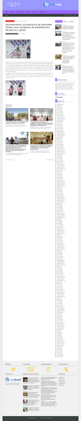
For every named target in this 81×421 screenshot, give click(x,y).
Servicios (35, 12)
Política (60, 380)
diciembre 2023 (60, 131)
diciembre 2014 (60, 276)
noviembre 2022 (60, 150)
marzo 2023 (59, 144)
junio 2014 (59, 283)
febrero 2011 (59, 338)
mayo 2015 (59, 269)
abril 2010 (58, 352)
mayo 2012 (59, 316)
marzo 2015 (59, 272)
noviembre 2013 (60, 293)
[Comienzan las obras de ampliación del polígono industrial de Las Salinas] (58, 27)
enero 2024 (59, 130)
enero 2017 (59, 243)
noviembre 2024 (60, 117)
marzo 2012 (59, 319)
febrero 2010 (59, 355)
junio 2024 (59, 124)
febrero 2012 (59, 320)
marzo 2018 (59, 224)
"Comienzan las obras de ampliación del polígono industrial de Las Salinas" (68, 27)
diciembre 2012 (60, 308)
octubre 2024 (59, 118)
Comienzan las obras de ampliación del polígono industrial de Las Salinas (33, 409)
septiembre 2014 (60, 280)
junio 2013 (58, 299)
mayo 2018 (59, 221)
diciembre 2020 (60, 181)
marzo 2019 (59, 209)
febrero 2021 (59, 178)
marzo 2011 (59, 336)
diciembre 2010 (60, 340)
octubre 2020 (59, 184)
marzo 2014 (59, 287)
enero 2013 (59, 306)
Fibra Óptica (19, 12)
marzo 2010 (59, 353)
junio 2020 (59, 188)
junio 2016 (58, 252)
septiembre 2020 (60, 186)
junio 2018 (58, 220)
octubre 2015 (59, 263)
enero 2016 (59, 259)
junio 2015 (58, 267)
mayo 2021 (59, 174)
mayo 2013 (59, 300)
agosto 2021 (59, 170)
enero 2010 (59, 356)
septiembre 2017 (60, 233)
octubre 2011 (59, 326)
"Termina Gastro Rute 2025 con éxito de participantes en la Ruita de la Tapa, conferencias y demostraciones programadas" (68, 59)
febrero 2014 (59, 289)
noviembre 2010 (60, 342)
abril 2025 (59, 110)
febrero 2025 (59, 112)
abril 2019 (58, 207)
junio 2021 (58, 173)
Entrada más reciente (10, 159)
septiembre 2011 (60, 328)
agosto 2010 (59, 346)
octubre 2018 (59, 216)
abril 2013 (58, 302)
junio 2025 (59, 107)
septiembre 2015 (60, 265)
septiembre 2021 (60, 168)
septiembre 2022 (60, 153)
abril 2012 (58, 318)
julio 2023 (58, 138)
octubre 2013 (59, 295)
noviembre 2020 (60, 183)
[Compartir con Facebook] (9, 105)
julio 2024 (58, 122)
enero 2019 (59, 211)
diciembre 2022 (60, 148)
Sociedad (61, 383)
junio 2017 (58, 236)
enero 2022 (59, 163)
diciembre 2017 (60, 229)
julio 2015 (58, 266)
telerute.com (37, 417)
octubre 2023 (59, 134)
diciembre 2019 (60, 197)
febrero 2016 (59, 257)
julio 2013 (58, 297)
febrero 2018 (59, 226)
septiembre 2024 (60, 120)
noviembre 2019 (60, 198)
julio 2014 (58, 282)
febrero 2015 (59, 273)
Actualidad (59, 21)
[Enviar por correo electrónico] (6, 105)
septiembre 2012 (60, 312)
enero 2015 (59, 275)
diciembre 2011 (60, 323)
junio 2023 (59, 140)
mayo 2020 (59, 190)
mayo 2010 (59, 351)
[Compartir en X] (8, 105)
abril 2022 (59, 158)
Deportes (61, 379)
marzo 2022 (59, 160)
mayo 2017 (59, 237)
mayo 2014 (59, 285)
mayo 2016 (59, 253)
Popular (65, 21)
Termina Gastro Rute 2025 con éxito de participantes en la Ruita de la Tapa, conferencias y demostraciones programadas (31, 395)
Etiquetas (71, 21)
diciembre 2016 (60, 244)
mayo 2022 (59, 157)
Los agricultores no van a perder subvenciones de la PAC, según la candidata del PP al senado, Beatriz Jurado (31, 402)
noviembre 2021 (60, 166)
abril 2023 (59, 143)
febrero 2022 (59, 161)
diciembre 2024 (60, 115)
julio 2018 (58, 219)
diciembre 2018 (60, 213)
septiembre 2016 (60, 249)
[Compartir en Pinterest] (11, 105)
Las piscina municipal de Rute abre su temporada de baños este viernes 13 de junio (33, 387)
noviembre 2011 (60, 325)
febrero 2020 (59, 194)
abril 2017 (58, 239)
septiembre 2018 (60, 217)
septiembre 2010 (60, 345)
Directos (27, 12)
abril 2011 (58, 335)
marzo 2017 (59, 240)
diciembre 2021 (60, 164)
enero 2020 (59, 196)
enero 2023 (59, 147)
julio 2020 (58, 187)
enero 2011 (59, 339)
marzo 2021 (59, 177)
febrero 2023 (59, 145)
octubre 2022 (59, 151)
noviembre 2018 (60, 214)
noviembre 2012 (60, 309)
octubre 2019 (59, 200)
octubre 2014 (59, 279)
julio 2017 (58, 234)
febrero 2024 (59, 128)
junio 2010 (58, 349)
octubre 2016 (59, 247)
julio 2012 (58, 313)
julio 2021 (58, 171)
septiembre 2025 (60, 104)
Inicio (7, 15)
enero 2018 (59, 227)
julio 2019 (58, 203)
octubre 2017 (59, 231)
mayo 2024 (59, 125)
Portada (60, 382)
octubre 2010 (59, 343)
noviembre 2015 (60, 262)
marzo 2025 (59, 111)
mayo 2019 (59, 206)
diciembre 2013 (60, 292)
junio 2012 (58, 315)
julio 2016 (58, 250)
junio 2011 (58, 332)
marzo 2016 (59, 256)
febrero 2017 (59, 242)
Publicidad (43, 12)
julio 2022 (58, 154)
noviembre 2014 (60, 277)
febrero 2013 (59, 305)
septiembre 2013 (60, 296)
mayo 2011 (59, 333)
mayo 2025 (59, 108)
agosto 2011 (59, 329)
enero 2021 (59, 180)
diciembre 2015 (60, 260)
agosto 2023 (59, 137)
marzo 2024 (59, 127)
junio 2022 (59, 155)
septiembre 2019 (60, 201)
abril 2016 (58, 254)
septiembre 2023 (60, 135)
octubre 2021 (59, 167)
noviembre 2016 (60, 246)
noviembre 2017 (60, 230)
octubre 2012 (59, 310)
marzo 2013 (59, 303)
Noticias (11, 12)
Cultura (60, 377)
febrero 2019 (59, 210)
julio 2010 (58, 348)
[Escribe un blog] (7, 105)
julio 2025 (58, 105)
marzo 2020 (59, 193)
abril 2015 (58, 270)
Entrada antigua (50, 159)
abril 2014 (58, 286)
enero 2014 (59, 290)
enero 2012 (59, 322)
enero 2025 (59, 114)
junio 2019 (58, 204)
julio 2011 (58, 330)
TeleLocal (61, 385)
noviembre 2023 (60, 133)
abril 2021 (58, 176)
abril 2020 (59, 191)
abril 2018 (58, 223)
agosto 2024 (59, 121)
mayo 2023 (59, 141)
